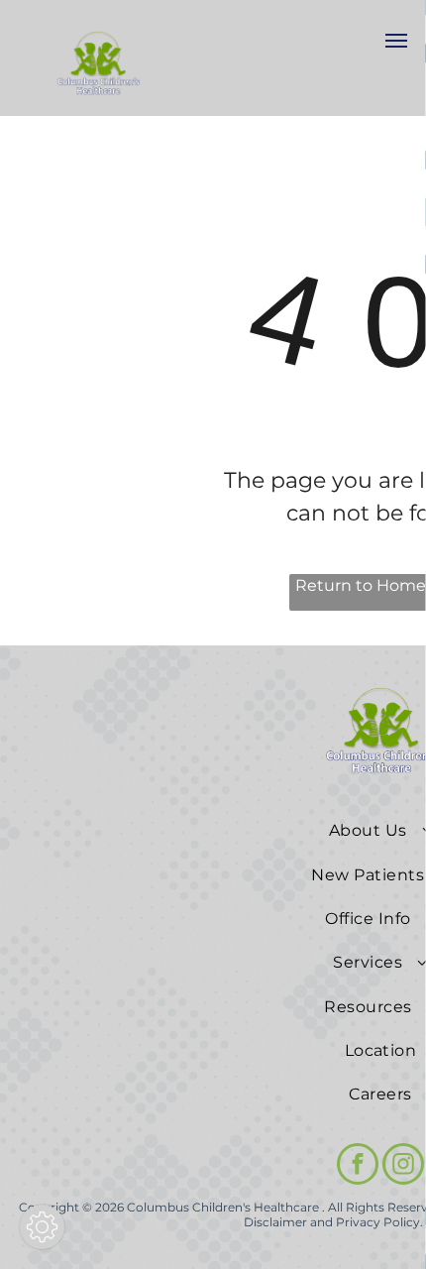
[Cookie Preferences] (42, 1227)
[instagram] (403, 1166)
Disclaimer (275, 1221)
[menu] (396, 40)
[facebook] (357, 1166)
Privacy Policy (378, 1221)
